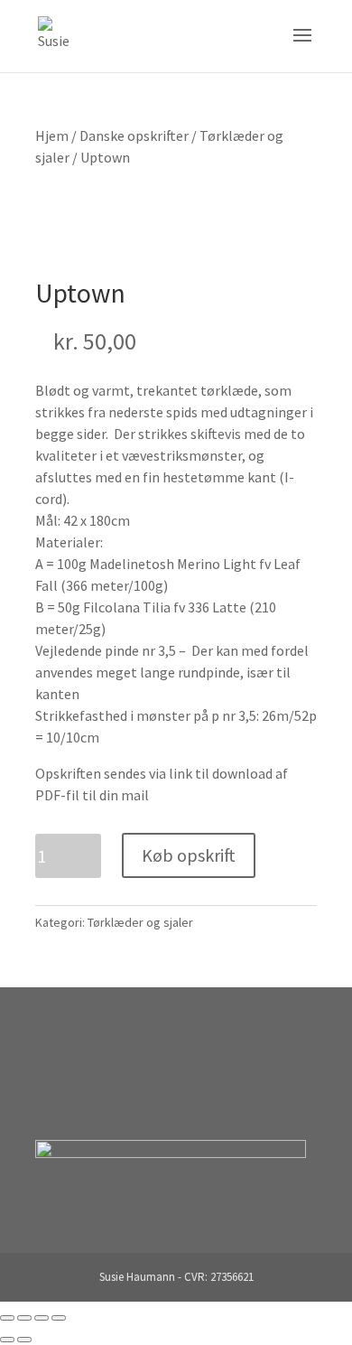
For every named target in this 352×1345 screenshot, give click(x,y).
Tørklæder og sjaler (140, 922)
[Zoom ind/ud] (7, 1318)
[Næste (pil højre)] (24, 1339)
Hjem (52, 135)
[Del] (41, 1318)
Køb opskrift (189, 855)
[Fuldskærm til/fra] (24, 1318)
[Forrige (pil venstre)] (7, 1339)
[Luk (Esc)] (58, 1318)
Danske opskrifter (134, 135)
